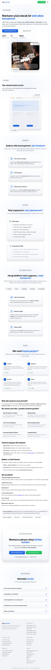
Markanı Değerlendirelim (10, 30)
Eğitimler (28, 657)
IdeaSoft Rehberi (5, 654)
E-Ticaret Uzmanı (5, 639)
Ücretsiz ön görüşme (7, 517)
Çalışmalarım (29, 655)
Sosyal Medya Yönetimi (31, 632)
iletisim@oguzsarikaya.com (22, 556)
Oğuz (6, 2)
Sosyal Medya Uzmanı (31, 630)
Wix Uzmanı (17, 517)
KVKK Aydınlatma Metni (34, 668)
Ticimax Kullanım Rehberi (7, 650)
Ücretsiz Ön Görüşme (31, 661)
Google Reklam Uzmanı (31, 627)
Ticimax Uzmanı (30, 639)
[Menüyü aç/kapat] (47, 2)
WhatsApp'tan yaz (35, 552)
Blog (27, 659)
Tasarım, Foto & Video (31, 634)
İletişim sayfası (30, 662)
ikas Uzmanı (29, 643)
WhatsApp (42, 2)
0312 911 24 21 (33, 556)
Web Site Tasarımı (6, 644)
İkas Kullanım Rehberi (6, 652)
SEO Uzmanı (38, 517)
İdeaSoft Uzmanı (30, 641)
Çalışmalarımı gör (27, 30)
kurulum (20, 495)
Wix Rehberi (4, 655)
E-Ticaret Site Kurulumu (27, 517)
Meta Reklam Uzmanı (31, 625)
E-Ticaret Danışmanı (6, 641)
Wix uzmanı (31, 453)
